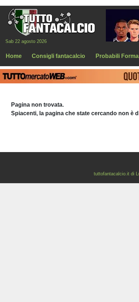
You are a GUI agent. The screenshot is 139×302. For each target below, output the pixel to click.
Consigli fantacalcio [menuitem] (58, 56)
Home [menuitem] (14, 56)
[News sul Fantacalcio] (51, 22)
